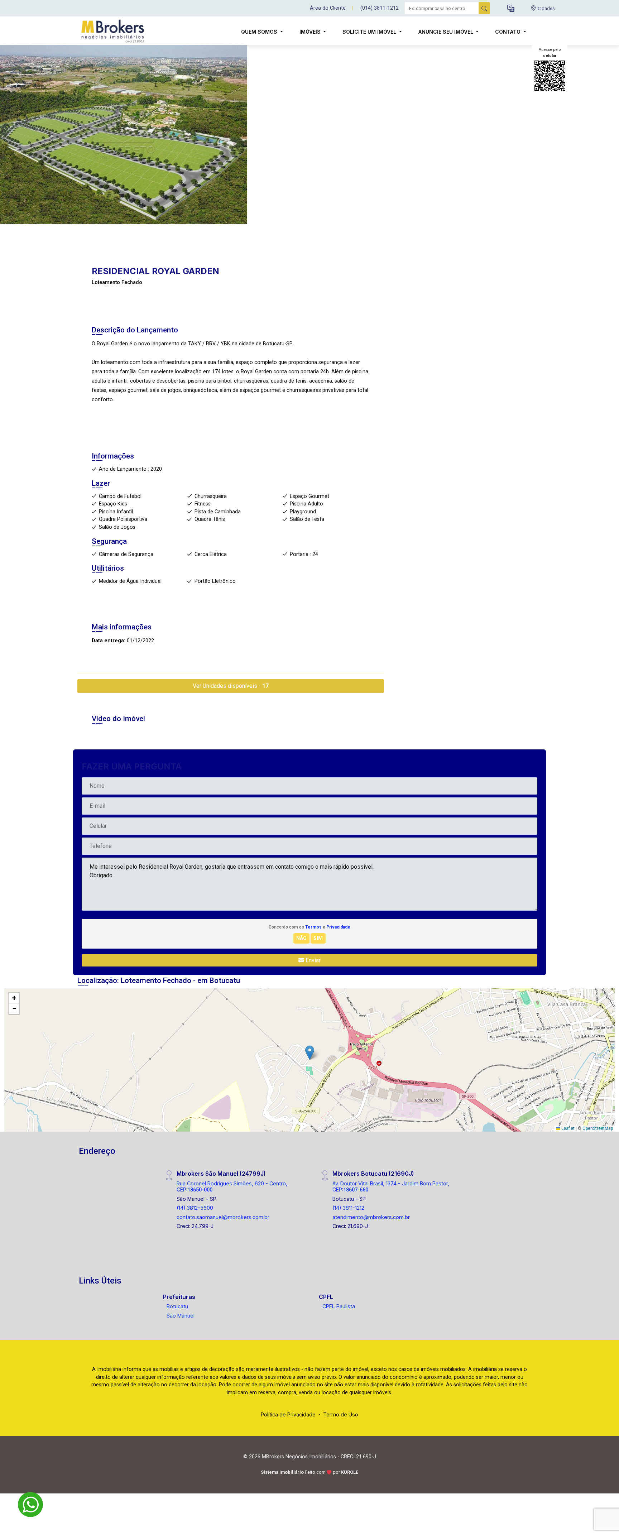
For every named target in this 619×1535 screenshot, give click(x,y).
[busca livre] (484, 8)
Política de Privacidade (288, 1414)
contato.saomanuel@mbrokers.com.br (223, 1217)
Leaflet (567, 1128)
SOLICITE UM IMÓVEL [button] (370, 32)
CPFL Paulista (338, 1306)
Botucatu (177, 1306)
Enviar (312, 960)
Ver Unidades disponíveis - (231, 685)
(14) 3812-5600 (195, 1208)
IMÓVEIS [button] (310, 32)
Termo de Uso (340, 1414)
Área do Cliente (328, 8)
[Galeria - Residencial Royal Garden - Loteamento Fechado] (123, 134)
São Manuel (181, 1316)
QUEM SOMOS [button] (260, 32)
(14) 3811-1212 (348, 1208)
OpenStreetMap (597, 1128)
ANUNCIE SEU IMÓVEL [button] (446, 32)
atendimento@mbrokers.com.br (371, 1217)
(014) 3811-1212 (379, 8)
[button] (511, 8)
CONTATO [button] (508, 32)
